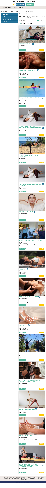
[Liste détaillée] (41, 20)
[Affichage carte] (44, 20)
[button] (13, 4)
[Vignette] (38, 20)
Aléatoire (24, 23)
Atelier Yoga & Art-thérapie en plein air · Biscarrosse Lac (30, 353)
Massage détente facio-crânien (28, 296)
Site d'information (30, 4)
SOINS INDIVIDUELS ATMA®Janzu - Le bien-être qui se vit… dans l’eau (29, 98)
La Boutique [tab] (5, 21)
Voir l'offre (22, 49)
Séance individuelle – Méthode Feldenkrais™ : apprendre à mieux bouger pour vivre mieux (28, 465)
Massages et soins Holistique (27, 70)
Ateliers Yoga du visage (26, 211)
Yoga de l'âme (23, 325)
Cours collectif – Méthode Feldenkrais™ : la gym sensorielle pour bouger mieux (30, 184)
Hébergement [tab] (6, 14)
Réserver (42, 49)
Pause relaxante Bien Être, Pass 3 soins (30, 240)
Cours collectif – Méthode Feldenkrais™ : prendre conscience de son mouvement (30, 128)
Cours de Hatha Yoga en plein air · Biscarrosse (29, 156)
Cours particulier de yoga (27, 409)
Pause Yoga (22, 269)
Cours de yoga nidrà (25, 44)
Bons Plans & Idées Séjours (9, 19)
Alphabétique (29, 23)
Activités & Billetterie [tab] (7, 16)
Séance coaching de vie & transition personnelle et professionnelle (29, 381)
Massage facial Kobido (25, 435)
